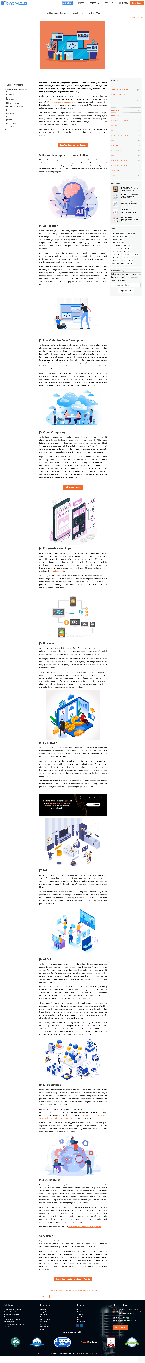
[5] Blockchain (10, 110)
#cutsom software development (60, 1290)
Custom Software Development (13, 1309)
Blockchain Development (11, 1317)
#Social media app (127, 260)
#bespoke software (123, 236)
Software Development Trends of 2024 (16, 90)
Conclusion (9, 130)
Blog (77, 1319)
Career (78, 1309)
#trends (94, 1290)
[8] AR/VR (8, 120)
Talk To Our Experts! (73, 487)
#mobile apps (116, 257)
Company (109, 3)
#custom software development (121, 248)
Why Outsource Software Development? (84, 1227)
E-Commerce (44, 1314)
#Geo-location (116, 254)
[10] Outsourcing (11, 126)
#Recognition (116, 260)
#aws (113, 236)
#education (126, 251)
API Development (9, 1322)
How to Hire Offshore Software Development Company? (129, 203)
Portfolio (94, 3)
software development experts (59, 102)
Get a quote (137, 3)
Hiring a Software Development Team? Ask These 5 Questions (129, 188)
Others (42, 1329)
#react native (126, 257)
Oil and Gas (43, 1324)
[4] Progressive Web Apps (14, 106)
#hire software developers (81, 1290)
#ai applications (121, 233)
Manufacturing (44, 1326)
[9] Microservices (11, 123)
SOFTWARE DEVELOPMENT (137, 18)
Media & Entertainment (47, 1319)
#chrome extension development (121, 245)
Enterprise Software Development (14, 1324)
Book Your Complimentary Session (73, 145)
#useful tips (115, 263)
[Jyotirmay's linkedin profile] (67, 5)
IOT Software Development (12, 1319)
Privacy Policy (80, 1322)
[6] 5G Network (10, 113)
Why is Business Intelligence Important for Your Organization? (130, 219)
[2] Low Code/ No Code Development (13, 99)
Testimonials (80, 1314)
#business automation (118, 242)
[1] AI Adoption (10, 94)
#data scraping (116, 251)
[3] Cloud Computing (12, 103)
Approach (79, 1317)
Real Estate (43, 1322)
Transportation (44, 1312)
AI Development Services (11, 1314)
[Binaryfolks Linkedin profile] (81, 1325)
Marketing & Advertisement (48, 1317)
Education (43, 1309)
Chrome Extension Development (13, 1312)
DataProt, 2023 (57, 571)
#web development (127, 263)
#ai (113, 233)
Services (80, 3)
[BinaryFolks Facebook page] (77, 1325)
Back (44, 1296)
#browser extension (118, 239)
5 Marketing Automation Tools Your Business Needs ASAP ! (129, 196)
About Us (79, 1312)
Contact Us (123, 3)
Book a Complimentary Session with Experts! (73, 1279)
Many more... (8, 1326)
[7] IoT (7, 116)
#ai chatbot (131, 233)
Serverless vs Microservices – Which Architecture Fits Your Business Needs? (129, 212)
